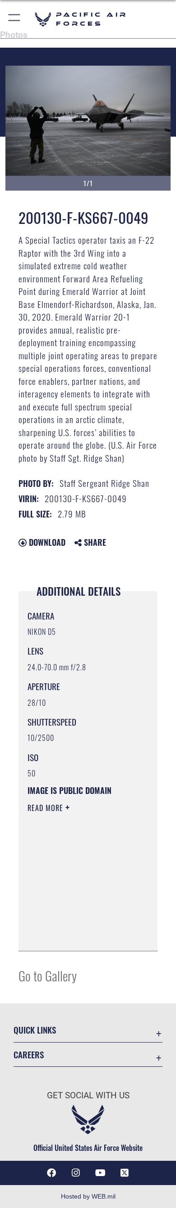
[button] (14, 19)
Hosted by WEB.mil (88, 1196)
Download (46, 542)
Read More (46, 807)
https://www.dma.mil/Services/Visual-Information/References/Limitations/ (82, 934)
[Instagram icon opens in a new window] (76, 1173)
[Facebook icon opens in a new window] (51, 1173)
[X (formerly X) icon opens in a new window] (124, 1173)
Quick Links (35, 1029)
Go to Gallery (48, 975)
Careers (29, 1054)
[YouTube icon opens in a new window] (100, 1173)
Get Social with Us (88, 1095)
